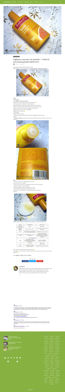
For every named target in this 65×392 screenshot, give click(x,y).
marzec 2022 (46, 336)
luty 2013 (46, 382)
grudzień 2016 (57, 353)
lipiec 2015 (57, 363)
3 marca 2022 (10, 340)
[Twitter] (20, 358)
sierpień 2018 (46, 343)
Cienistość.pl (7, 2)
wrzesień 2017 (58, 348)
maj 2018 (46, 344)
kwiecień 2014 (46, 373)
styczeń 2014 (46, 375)
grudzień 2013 (52, 375)
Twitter (33, 261)
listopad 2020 (57, 336)
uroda (25, 255)
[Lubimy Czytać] (17, 361)
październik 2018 (51, 341)
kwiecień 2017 (51, 351)
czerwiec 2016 (47, 358)
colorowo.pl (33, 187)
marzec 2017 (57, 351)
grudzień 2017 (57, 346)
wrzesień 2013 (55, 377)
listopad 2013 (58, 375)
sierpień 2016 (52, 356)
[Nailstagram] (11, 358)
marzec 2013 (57, 380)
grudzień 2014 (49, 368)
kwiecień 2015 (57, 365)
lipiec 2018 (51, 343)
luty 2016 (51, 360)
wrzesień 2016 (47, 356)
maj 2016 (52, 358)
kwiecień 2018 (51, 344)
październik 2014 (46, 370)
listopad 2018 (46, 341)
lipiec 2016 (57, 356)
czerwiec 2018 (57, 343)
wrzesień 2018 (58, 341)
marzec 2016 (47, 360)
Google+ (40, 261)
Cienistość (22, 266)
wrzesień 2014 (52, 370)
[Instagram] (8, 358)
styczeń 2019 (51, 339)
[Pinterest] (17, 358)
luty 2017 (45, 353)
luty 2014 (57, 373)
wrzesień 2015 (47, 363)
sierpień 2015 (52, 363)
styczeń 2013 (51, 382)
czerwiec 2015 (47, 365)
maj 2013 (45, 380)
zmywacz (29, 255)
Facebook (25, 261)
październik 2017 (51, 348)
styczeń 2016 (57, 360)
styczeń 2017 (51, 353)
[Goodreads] (8, 361)
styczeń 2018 (51, 346)
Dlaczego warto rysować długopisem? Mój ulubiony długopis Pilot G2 (14, 337)
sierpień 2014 (58, 370)
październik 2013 (48, 377)
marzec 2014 (52, 373)
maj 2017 (46, 351)
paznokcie (17, 255)
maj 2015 (52, 365)
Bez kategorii (16, 56)
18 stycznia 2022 (10, 344)
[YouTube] (5, 358)
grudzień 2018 (57, 339)
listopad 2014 (55, 368)
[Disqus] (32, 290)
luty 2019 (46, 339)
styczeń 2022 (52, 336)
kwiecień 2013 (51, 380)
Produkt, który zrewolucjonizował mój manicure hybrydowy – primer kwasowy (15, 348)
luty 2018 (46, 346)
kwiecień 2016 (57, 358)
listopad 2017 (46, 348)
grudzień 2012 (57, 382)
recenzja (21, 255)
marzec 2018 (57, 344)
